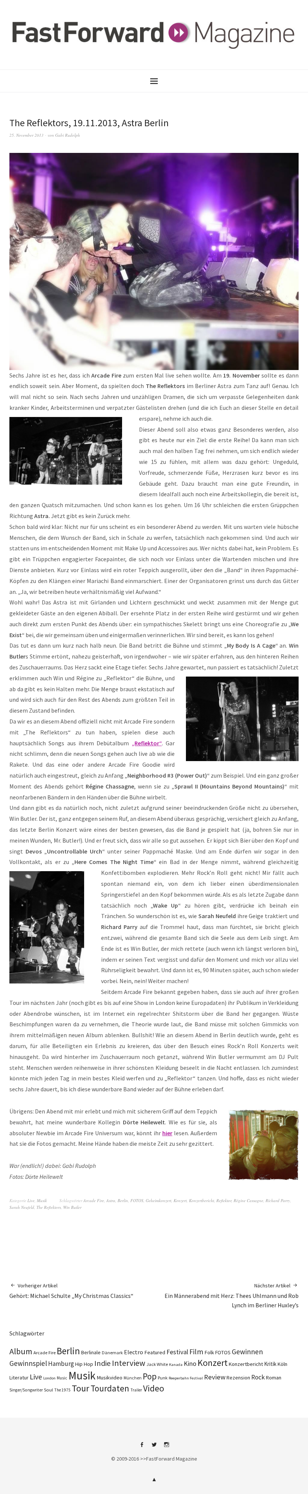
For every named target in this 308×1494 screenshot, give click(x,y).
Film (196, 1351)
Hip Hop (84, 1364)
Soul (48, 1390)
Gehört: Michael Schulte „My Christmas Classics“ (71, 1290)
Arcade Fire (93, 1200)
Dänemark (112, 1352)
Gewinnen (247, 1351)
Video (153, 1388)
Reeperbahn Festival (186, 1378)
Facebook (141, 1447)
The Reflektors (48, 1207)
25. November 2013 (26, 135)
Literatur (19, 1377)
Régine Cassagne (248, 1200)
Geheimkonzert (158, 1200)
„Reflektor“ (147, 743)
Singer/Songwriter (26, 1390)
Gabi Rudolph (67, 135)
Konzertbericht (201, 1200)
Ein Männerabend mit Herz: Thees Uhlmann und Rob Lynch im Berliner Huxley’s (232, 1295)
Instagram (166, 1447)
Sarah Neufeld (21, 1207)
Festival (177, 1352)
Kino (190, 1364)
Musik (42, 1200)
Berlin (123, 1200)
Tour (80, 1388)
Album (20, 1351)
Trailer (136, 1390)
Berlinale (91, 1352)
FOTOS (136, 1200)
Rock (258, 1377)
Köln (282, 1364)
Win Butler (72, 1207)
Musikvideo (109, 1377)
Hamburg (61, 1364)
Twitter (154, 1447)
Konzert (180, 1200)
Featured (154, 1352)
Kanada (176, 1364)
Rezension (238, 1377)
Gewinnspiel (28, 1363)
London (49, 1378)
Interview (128, 1363)
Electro (133, 1352)
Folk (209, 1352)
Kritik (270, 1363)
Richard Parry (278, 1200)
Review (214, 1377)
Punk (163, 1378)
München (133, 1378)
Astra (110, 1200)
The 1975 (62, 1390)
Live (31, 1200)
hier (167, 1133)
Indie (102, 1363)
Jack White (157, 1364)
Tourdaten (110, 1388)
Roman (273, 1377)
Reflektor (223, 1200)
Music (62, 1378)
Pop (150, 1376)
